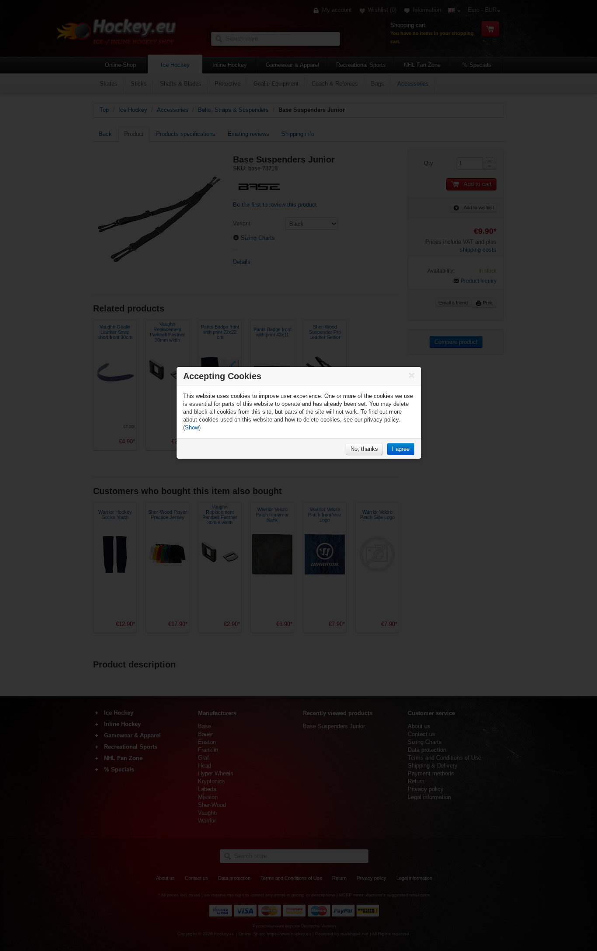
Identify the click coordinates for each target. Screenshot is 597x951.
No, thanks (364, 449)
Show (192, 427)
